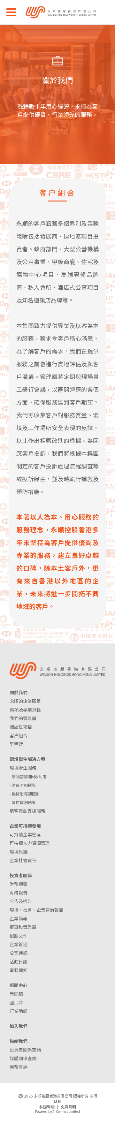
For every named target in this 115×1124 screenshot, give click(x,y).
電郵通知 (18, 970)
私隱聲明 (47, 1106)
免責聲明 (68, 1106)
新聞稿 (16, 994)
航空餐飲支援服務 (27, 811)
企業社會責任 (23, 860)
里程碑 (16, 744)
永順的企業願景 (25, 701)
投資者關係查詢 (25, 1049)
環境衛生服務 (23, 767)
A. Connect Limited (66, 1111)
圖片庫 (16, 1002)
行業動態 (18, 1011)
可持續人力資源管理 (30, 843)
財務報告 (18, 892)
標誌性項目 (21, 727)
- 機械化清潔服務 (24, 793)
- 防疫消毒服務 (22, 785)
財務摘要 (18, 884)
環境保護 (18, 851)
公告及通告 (21, 901)
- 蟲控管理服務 (22, 802)
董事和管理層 (23, 927)
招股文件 (18, 935)
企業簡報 (18, 918)
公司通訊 (18, 953)
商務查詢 (18, 1067)
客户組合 (18, 735)
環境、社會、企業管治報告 (36, 910)
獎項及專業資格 (25, 709)
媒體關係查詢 (23, 1058)
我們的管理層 (23, 718)
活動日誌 (18, 961)
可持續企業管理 (25, 834)
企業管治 (18, 944)
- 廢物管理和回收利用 (28, 776)
